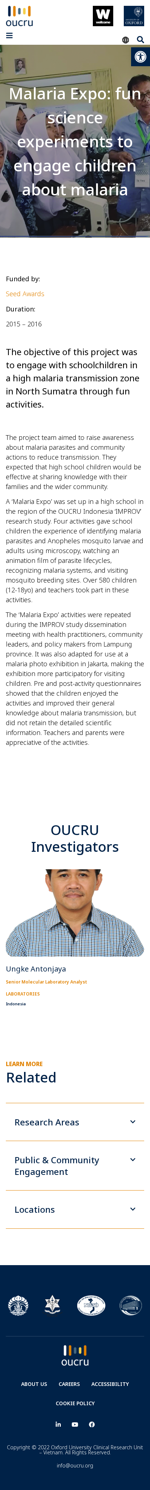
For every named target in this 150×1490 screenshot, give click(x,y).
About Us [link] (34, 1383)
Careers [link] (69, 1383)
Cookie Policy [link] (75, 1403)
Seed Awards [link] (25, 293)
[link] (140, 56)
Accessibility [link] (110, 1383)
